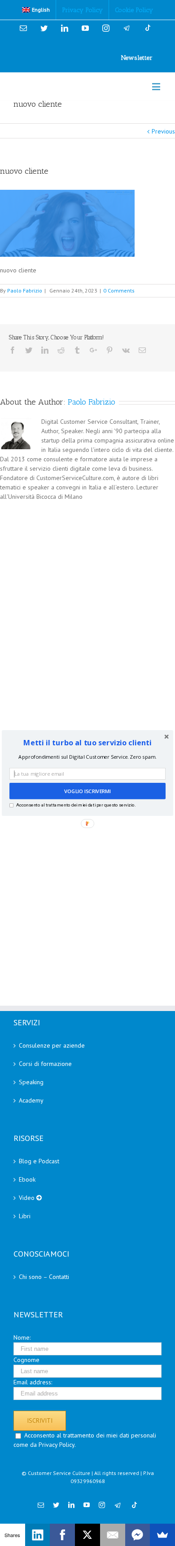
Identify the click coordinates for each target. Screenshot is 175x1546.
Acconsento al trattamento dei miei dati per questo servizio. (76, 804)
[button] (87, 743)
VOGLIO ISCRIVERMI (87, 791)
